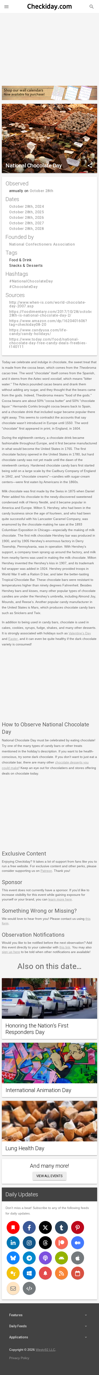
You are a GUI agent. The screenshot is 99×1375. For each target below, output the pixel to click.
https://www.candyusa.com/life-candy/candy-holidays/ (38, 332)
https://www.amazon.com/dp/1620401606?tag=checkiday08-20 (48, 323)
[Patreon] (61, 1242)
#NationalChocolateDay (31, 281)
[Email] (13, 1288)
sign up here (11, 952)
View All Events (49, 1176)
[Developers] (29, 1288)
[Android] (61, 1257)
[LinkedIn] (13, 1242)
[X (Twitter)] (45, 1227)
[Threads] (45, 1242)
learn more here (60, 899)
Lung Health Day (25, 1148)
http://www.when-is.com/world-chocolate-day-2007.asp (47, 304)
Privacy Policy (19, 1358)
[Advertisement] (49, 47)
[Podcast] (45, 1257)
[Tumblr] (61, 1227)
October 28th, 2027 (26, 223)
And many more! (49, 1166)
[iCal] (77, 1273)
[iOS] (77, 1257)
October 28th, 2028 (26, 228)
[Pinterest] (77, 1227)
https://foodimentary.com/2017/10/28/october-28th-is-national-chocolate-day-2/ (52, 313)
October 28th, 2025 (26, 212)
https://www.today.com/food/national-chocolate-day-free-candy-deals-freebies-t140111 (48, 343)
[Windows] (29, 1273)
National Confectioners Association (42, 244)
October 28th (41, 191)
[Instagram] (29, 1242)
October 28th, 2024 (26, 206)
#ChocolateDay (23, 287)
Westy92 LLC (45, 1349)
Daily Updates (22, 1194)
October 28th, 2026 (26, 217)
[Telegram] (29, 1257)
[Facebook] (29, 1227)
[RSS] (61, 1273)
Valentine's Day (80, 633)
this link (64, 947)
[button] (6, 6)
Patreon (46, 871)
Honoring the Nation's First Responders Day (37, 1028)
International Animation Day (38, 1090)
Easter (13, 639)
